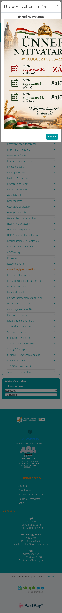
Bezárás (52, 137)
